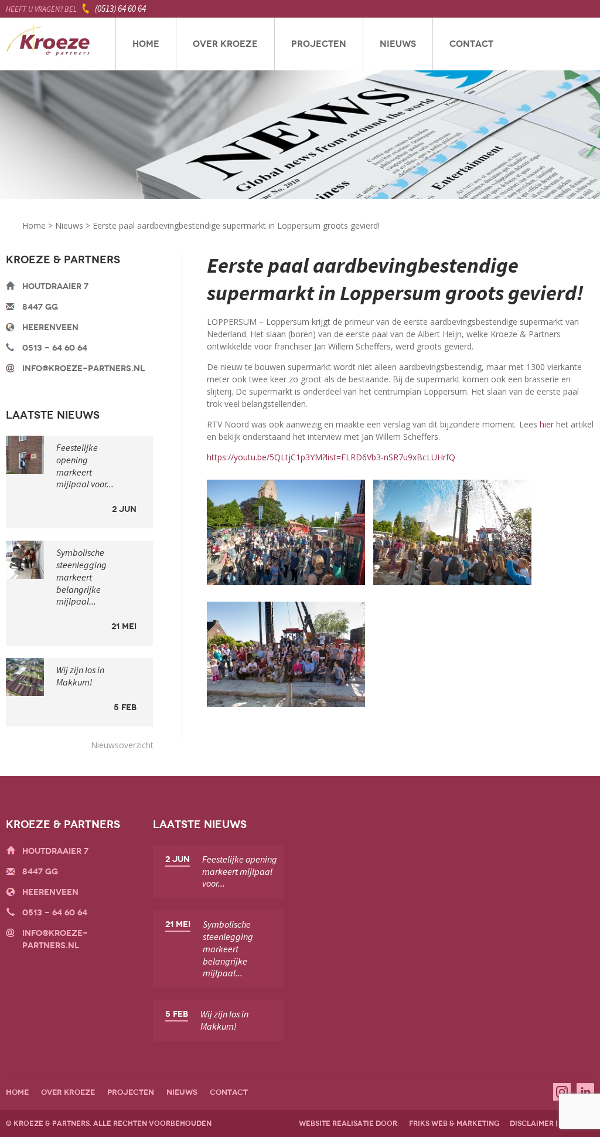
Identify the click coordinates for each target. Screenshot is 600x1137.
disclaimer (532, 1123)
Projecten (318, 44)
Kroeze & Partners (48, 44)
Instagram (562, 1092)
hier (547, 424)
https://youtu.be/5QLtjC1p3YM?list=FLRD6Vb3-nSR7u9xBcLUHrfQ (331, 457)
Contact (471, 44)
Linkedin (585, 1092)
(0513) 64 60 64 (120, 8)
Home (145, 44)
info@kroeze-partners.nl (83, 369)
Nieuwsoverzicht (122, 745)
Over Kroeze (225, 44)
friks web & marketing (454, 1123)
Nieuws (398, 44)
